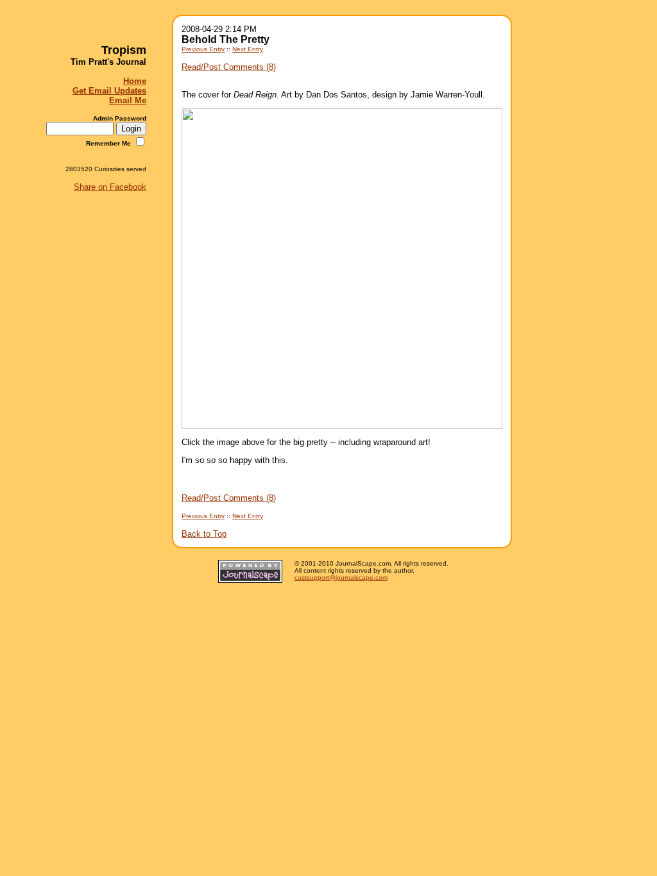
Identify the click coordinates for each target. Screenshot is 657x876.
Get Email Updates (109, 91)
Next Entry (247, 49)
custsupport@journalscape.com (341, 577)
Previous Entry (203, 49)
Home (134, 81)
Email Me (127, 100)
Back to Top (204, 534)
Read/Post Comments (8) (229, 67)
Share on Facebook (110, 187)
